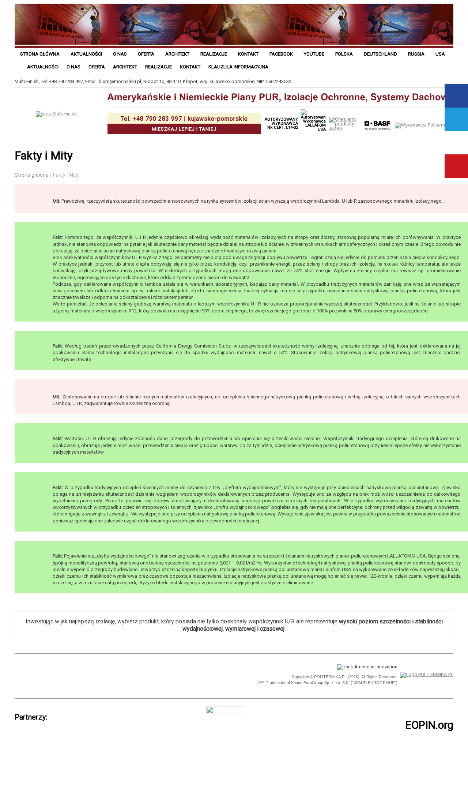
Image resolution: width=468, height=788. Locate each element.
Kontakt (248, 54)
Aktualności (86, 54)
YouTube (456, 166)
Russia (416, 54)
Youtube (314, 54)
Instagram (456, 142)
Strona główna (40, 54)
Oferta (146, 54)
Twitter (456, 119)
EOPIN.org (429, 725)
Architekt (177, 54)
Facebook (281, 54)
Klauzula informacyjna (238, 67)
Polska (344, 54)
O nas (120, 54)
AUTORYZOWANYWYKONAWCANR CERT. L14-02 (281, 123)
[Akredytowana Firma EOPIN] (116, 675)
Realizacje (213, 54)
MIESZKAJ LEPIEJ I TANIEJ (184, 123)
